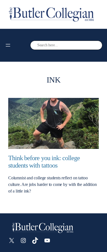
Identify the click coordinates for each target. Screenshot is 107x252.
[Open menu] (8, 45)
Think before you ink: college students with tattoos (44, 161)
